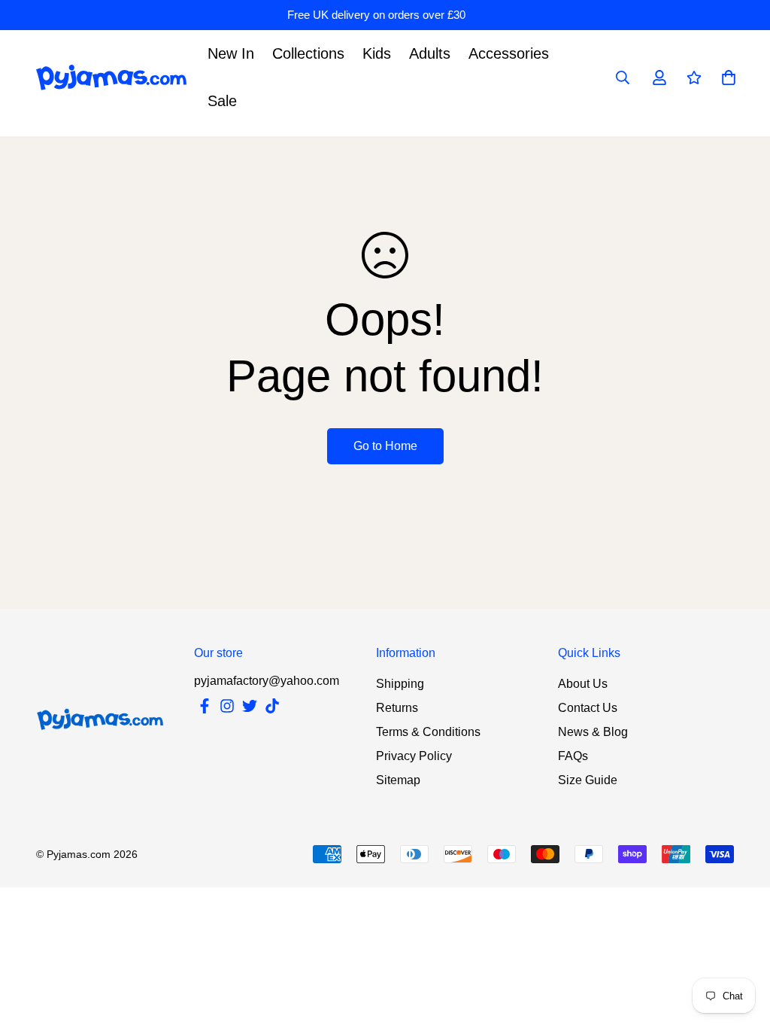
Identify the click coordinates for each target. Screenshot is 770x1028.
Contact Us (587, 707)
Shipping (400, 683)
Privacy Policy (414, 756)
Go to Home (385, 445)
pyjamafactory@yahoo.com (266, 680)
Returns (397, 707)
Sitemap (398, 780)
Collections (308, 53)
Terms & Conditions (428, 731)
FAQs (573, 756)
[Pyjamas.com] (111, 78)
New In (231, 53)
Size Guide (587, 780)
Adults (429, 53)
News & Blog (593, 731)
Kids (376, 53)
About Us (583, 683)
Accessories (508, 53)
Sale (222, 101)
